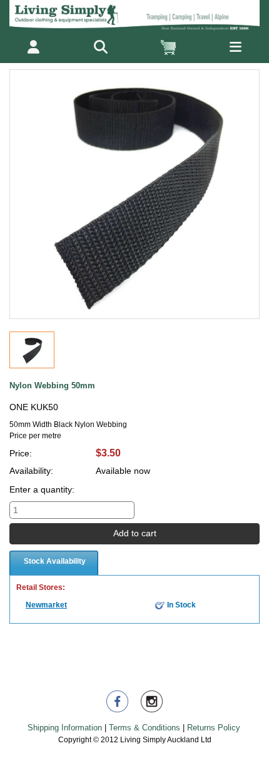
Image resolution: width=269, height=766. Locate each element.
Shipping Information (65, 727)
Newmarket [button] (46, 605)
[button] (101, 47)
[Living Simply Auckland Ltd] (134, 15)
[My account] (33, 47)
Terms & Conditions (144, 727)
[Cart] (168, 47)
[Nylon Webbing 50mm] (32, 350)
